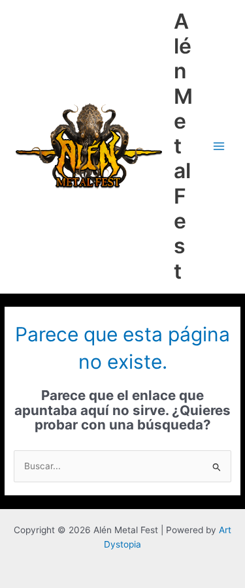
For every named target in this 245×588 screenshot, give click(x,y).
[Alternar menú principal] (219, 146)
